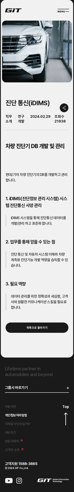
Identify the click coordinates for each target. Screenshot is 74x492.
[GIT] (13, 10)
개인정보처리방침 (16, 415)
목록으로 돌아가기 (37, 327)
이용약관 (10, 407)
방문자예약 (12, 441)
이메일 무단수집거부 (17, 424)
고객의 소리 (12, 450)
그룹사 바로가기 (16, 388)
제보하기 (10, 433)
